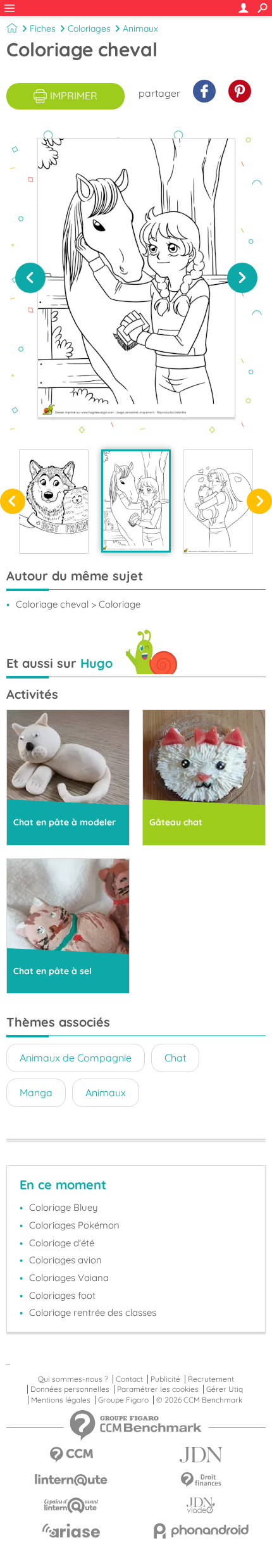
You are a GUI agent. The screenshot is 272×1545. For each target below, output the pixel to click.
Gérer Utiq (224, 1389)
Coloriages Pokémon (74, 1225)
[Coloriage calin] (218, 501)
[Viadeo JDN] (201, 1505)
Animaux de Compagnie (76, 1057)
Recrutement (211, 1379)
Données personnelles (69, 1389)
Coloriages (89, 28)
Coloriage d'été (61, 1243)
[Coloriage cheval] (136, 500)
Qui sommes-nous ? (73, 1379)
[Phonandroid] (201, 1531)
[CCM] (71, 1455)
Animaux (140, 28)
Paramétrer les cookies (158, 1389)
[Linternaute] (71, 1480)
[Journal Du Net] (201, 1455)
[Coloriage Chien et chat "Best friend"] (54, 501)
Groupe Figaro (123, 1400)
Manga (36, 1092)
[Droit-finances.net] (201, 1480)
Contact (129, 1379)
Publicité (165, 1379)
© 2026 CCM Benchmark (199, 1400)
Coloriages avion (65, 1260)
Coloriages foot (62, 1295)
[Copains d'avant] (71, 1505)
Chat (175, 1057)
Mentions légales (60, 1400)
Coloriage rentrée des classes (92, 1312)
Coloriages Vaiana (69, 1278)
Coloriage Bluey (63, 1207)
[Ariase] (71, 1530)
